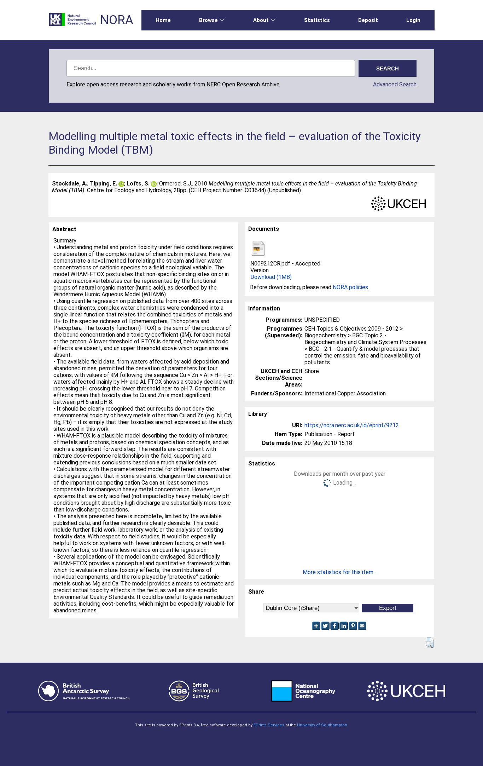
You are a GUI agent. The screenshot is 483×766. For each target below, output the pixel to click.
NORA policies (350, 287)
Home (163, 20)
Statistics (317, 20)
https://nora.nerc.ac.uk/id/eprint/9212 (351, 425)
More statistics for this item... (340, 572)
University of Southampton (322, 725)
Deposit (368, 20)
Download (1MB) (271, 277)
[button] (430, 643)
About (261, 20)
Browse (208, 20)
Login (413, 20)
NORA (116, 20)
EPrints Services (269, 725)
